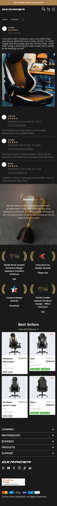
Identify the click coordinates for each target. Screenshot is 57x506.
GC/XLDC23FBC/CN (17, 172)
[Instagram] (20, 468)
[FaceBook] (15, 468)
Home (5, 19)
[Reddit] (31, 468)
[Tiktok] (25, 468)
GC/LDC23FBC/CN (17, 125)
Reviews (14, 19)
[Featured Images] (28, 79)
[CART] (48, 9)
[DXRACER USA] (22, 9)
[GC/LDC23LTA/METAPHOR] (14, 344)
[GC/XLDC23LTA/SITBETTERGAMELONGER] (14, 387)
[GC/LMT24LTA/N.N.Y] (42, 387)
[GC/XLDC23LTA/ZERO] (42, 344)
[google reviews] (13, 482)
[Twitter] (4, 468)
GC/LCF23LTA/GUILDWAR (20, 149)
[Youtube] (9, 468)
